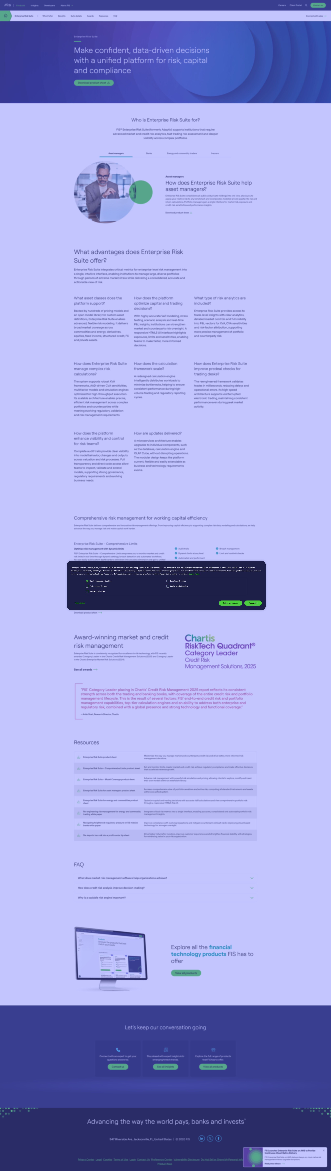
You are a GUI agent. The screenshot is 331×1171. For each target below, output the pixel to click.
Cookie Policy (194, 574)
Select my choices (230, 603)
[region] (166, 585)
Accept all (253, 603)
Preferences (80, 603)
